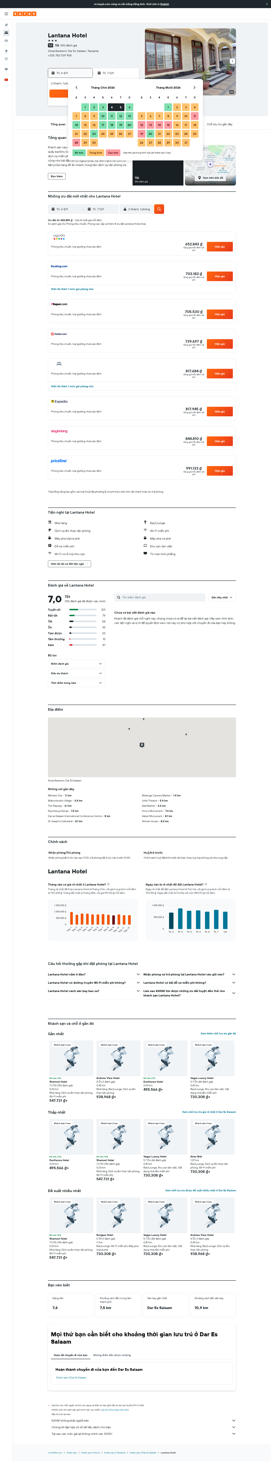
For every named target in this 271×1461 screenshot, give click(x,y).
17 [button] (103, 125)
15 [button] (85, 125)
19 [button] (120, 125)
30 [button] (94, 142)
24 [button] (103, 134)
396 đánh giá (68, 45)
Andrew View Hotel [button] (108, 1078)
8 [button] (85, 116)
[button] (267, 4)
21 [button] (76, 134)
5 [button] (120, 107)
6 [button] (129, 107)
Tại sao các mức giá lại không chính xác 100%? (82, 1434)
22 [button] (85, 134)
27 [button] (129, 134)
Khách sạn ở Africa (90, 1452)
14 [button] (76, 125)
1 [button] (85, 107)
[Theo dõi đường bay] (6, 58)
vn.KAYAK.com (55, 1452)
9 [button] (94, 116)
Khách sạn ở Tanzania (114, 1452)
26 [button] (120, 134)
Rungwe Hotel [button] (104, 1235)
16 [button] (94, 125)
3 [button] (103, 107)
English (164, 4)
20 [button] (129, 125)
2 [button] (94, 107)
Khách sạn (72, 1452)
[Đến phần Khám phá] (6, 51)
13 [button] (129, 116)
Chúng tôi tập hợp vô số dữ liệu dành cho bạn (81, 1427)
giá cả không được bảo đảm (115, 1409)
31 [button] (186, 142)
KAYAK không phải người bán (70, 1420)
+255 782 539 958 (60, 55)
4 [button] (112, 107)
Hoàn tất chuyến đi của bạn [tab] (70, 1355)
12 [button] (120, 116)
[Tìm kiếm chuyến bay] (6, 25)
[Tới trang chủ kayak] (24, 14)
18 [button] (111, 125)
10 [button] (103, 116)
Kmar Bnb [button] (196, 1156)
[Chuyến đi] (6, 69)
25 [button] (111, 134)
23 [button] (94, 134)
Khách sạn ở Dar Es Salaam (71, 1377)
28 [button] (76, 142)
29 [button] (85, 142)
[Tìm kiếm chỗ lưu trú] (6, 32)
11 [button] (112, 116)
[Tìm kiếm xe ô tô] (6, 40)
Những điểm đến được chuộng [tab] (112, 1355)
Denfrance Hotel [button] (153, 1081)
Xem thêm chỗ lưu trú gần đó (218, 1033)
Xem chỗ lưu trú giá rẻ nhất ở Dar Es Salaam (209, 1112)
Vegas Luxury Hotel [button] (201, 1078)
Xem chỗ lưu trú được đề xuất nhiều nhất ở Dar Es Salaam (200, 1190)
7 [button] (76, 116)
